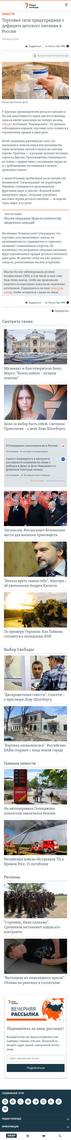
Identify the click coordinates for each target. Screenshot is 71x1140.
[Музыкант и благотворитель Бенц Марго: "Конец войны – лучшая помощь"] (35, 346)
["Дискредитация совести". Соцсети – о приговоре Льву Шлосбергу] (35, 673)
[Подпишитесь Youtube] (28, 1101)
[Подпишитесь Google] (5, 1101)
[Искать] (60, 1136)
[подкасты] (28, 1136)
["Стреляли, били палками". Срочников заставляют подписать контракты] (35, 900)
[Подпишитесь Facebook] (13, 1101)
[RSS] (51, 1101)
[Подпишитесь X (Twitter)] (20, 1101)
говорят (7, 124)
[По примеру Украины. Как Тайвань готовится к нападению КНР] (35, 609)
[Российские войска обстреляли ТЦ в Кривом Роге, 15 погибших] (35, 837)
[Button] (33, 46)
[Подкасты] (58, 1101)
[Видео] (44, 1136)
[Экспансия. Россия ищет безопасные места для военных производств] (35, 508)
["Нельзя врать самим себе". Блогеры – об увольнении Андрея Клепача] (35, 559)
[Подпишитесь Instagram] (43, 1101)
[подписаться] (5, 1109)
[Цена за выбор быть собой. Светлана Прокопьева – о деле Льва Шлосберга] (35, 402)
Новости (8, 14)
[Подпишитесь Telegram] (36, 1101)
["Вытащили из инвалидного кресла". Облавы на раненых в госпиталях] (35, 956)
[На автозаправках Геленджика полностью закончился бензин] (35, 786)
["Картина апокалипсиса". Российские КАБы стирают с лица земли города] (35, 723)
